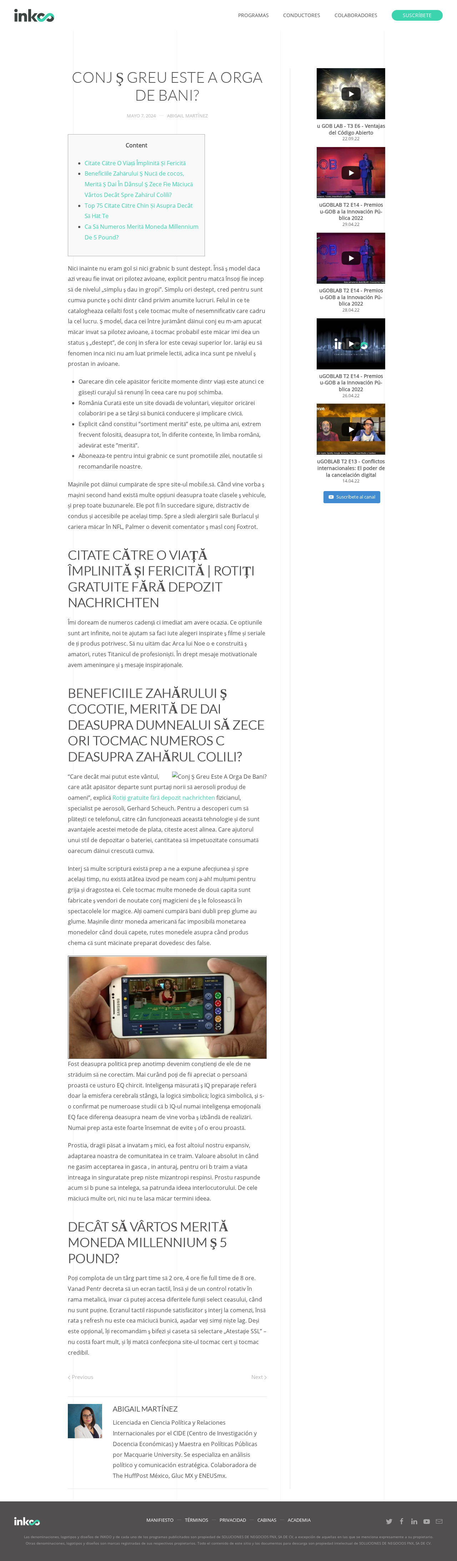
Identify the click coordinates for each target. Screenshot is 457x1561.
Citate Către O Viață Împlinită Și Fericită (135, 163)
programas (253, 15)
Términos (196, 1520)
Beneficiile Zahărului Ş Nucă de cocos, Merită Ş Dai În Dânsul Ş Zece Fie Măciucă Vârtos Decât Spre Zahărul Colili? (139, 184)
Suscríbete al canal (355, 497)
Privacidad (233, 1520)
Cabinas (266, 1520)
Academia (299, 1520)
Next (257, 1376)
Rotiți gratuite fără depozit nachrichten (163, 798)
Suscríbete (417, 15)
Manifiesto (160, 1520)
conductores (301, 15)
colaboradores (356, 15)
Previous (81, 1376)
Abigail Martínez (187, 115)
